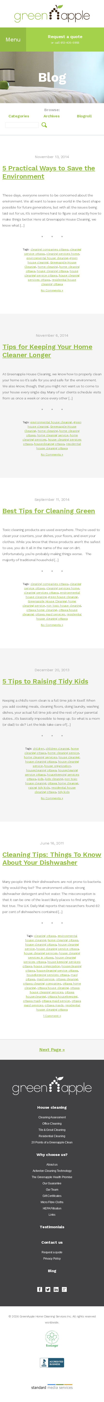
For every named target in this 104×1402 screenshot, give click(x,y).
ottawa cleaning (67, 979)
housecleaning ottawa (49, 444)
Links (52, 1214)
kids (41, 779)
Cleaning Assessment (52, 1117)
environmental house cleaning (47, 258)
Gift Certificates (52, 1196)
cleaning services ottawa (41, 592)
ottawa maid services (50, 614)
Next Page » (52, 1049)
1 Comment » (52, 1016)
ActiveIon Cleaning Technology (52, 1171)
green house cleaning (63, 597)
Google (64, 1289)
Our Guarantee (52, 1183)
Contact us (52, 1242)
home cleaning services (40, 757)
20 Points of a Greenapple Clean (51, 1142)
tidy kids (63, 792)
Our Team (52, 1189)
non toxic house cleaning (63, 605)
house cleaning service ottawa (57, 949)
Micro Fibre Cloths (52, 1202)
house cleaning (69, 757)
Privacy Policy (52, 1258)
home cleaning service (52, 435)
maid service (46, 979)
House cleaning (52, 1107)
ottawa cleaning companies (42, 983)
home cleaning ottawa (63, 940)
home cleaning (48, 266)
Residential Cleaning (52, 1136)
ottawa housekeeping (62, 996)
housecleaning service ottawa (57, 970)
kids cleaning (54, 779)
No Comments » (52, 290)
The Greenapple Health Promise (52, 1177)
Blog (52, 1270)
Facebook (39, 1289)
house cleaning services (41, 953)
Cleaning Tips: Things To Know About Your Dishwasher (51, 859)
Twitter (47, 1289)
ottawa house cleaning (52, 988)
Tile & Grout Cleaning (51, 1130)
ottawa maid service (56, 1001)
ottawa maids (54, 1005)
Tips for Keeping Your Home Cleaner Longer (47, 351)
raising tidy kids (39, 787)
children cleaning (57, 748)
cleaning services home (62, 253)
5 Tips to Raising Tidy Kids (45, 681)
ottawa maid (31, 1001)
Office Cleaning (52, 1123)
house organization (57, 766)
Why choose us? (52, 1154)
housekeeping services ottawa (48, 975)
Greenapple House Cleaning (47, 601)
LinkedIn (56, 1289)
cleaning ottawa (45, 936)
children (38, 748)
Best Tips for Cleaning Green (48, 511)
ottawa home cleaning (41, 610)
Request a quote (52, 1252)
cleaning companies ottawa (49, 249)
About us (52, 1164)
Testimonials (52, 1227)
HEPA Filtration (52, 1208)
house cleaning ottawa (52, 271)
